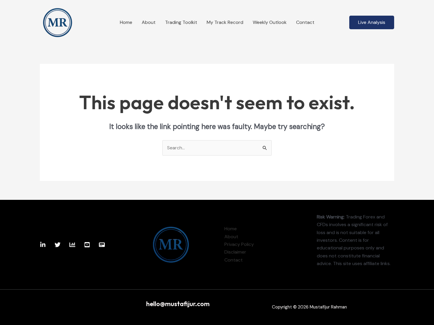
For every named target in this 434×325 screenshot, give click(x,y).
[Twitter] (58, 245)
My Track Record (225, 22)
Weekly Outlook (270, 22)
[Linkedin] (43, 245)
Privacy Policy (239, 244)
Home (126, 22)
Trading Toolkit (181, 22)
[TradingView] (72, 245)
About (149, 22)
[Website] (102, 245)
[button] (371, 22)
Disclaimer (235, 252)
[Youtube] (87, 245)
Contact (305, 22)
